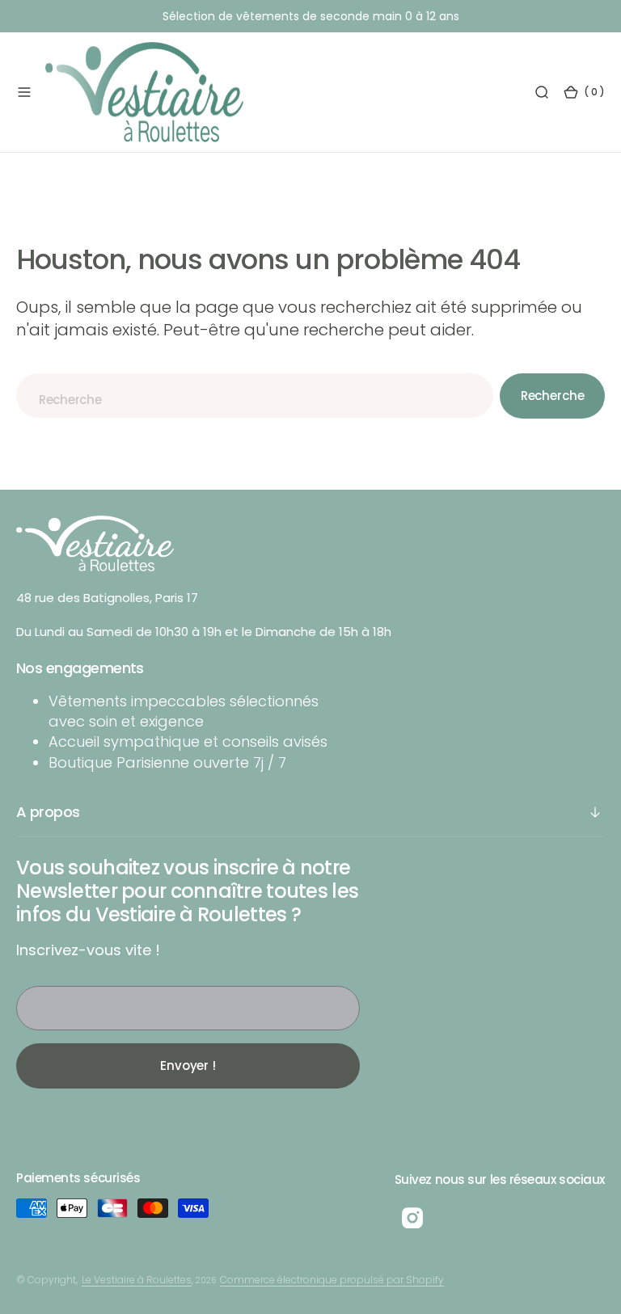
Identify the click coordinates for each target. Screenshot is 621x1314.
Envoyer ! (188, 1065)
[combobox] (254, 395)
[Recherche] (542, 92)
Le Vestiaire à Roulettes (137, 1280)
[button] (24, 92)
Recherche (553, 395)
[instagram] (412, 1218)
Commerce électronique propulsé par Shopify (332, 1280)
